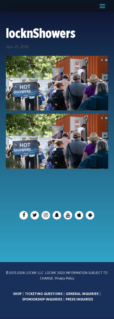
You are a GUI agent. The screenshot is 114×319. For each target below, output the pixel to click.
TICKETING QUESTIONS (44, 294)
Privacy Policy (64, 278)
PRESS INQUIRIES (79, 299)
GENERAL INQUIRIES (82, 294)
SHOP (17, 294)
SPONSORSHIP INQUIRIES (42, 299)
